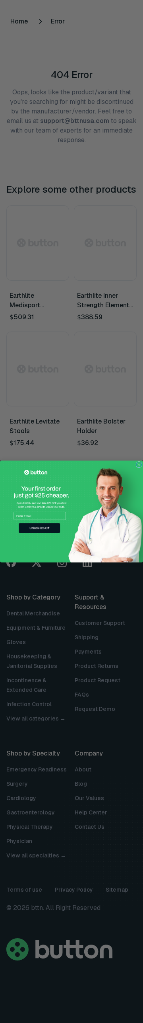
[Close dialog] (139, 464)
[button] (39, 528)
